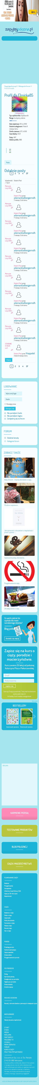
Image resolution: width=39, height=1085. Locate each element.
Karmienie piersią (9, 977)
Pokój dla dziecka (9, 920)
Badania (6, 883)
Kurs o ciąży (9, 1049)
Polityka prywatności (13, 1052)
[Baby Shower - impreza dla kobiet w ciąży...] (19, 467)
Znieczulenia (8, 955)
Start (6, 1027)
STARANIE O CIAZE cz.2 (8, 346)
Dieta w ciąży (8, 915)
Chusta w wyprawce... (11, 505)
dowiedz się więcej (12, 638)
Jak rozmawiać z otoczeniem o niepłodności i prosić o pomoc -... (18, 531)
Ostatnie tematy (13, 438)
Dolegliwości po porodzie (11, 979)
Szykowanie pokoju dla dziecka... (14, 558)
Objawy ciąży (8, 926)
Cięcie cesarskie (8, 952)
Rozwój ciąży (8, 928)
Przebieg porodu (9, 947)
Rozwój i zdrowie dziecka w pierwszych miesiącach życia (20, 1003)
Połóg (6, 974)
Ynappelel (30, 353)
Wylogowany (19, 113)
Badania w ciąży (9, 913)
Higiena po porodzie (10, 982)
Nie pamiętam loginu (14, 416)
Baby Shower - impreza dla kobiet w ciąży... (18, 480)
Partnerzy (8, 1037)
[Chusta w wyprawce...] (19, 493)
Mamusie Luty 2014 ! (8, 187)
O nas (6, 1030)
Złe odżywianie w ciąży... (12, 609)
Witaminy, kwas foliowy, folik (12, 891)
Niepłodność (8, 896)
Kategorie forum (13, 441)
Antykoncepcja (8, 987)
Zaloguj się (10, 408)
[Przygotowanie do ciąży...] (19, 571)
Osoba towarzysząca (10, 950)
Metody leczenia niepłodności (12, 1020)
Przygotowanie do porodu (11, 958)
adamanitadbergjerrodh (24, 197)
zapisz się (9, 686)
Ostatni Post (18, 196)
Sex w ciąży (7, 931)
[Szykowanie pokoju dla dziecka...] (19, 545)
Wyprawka (7, 918)
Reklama (7, 1035)
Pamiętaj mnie (11, 404)
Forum (6, 1047)
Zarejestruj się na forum (16, 418)
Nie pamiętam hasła (14, 413)
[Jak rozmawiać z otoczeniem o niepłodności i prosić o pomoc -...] (19, 518)
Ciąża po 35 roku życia (10, 894)
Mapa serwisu (9, 1045)
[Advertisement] (19, 61)
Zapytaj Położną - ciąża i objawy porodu (19, 30)
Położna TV (8, 1040)
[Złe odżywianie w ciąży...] (19, 596)
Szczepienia (7, 888)
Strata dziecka (8, 984)
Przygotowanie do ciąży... (12, 583)
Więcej (8, 360)
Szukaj (7, 1042)
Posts (8, 162)
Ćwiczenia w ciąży (9, 923)
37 (27, 173)
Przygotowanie (8, 886)
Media (6, 1032)
